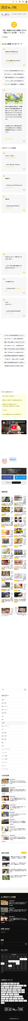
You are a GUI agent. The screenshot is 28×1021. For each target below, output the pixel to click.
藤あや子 (5, 983)
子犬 (14, 985)
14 (17, 963)
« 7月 (2, 972)
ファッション (4, 752)
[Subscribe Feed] (19, 1)
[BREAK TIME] (9, 8)
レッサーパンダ (20, 985)
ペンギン (9, 990)
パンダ (23, 990)
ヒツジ (19, 990)
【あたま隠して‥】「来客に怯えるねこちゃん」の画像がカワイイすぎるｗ (18, 863)
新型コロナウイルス (5, 985)
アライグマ (11, 1000)
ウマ (22, 998)
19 (10, 965)
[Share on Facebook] (13, 1)
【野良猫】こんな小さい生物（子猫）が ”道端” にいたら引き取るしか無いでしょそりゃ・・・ (18, 791)
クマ (7, 998)
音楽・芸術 (4, 703)
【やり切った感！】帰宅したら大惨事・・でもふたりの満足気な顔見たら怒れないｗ (7, 578)
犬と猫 (12, 983)
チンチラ (11, 994)
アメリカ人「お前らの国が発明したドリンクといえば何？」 (15, 70)
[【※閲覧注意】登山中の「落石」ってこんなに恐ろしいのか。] (5, 586)
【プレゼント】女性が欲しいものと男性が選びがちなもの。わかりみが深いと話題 (20, 599)
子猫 (11, 985)
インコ (6, 1000)
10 (2, 963)
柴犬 (18, 983)
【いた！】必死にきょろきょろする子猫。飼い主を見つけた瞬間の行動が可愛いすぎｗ (18, 838)
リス (25, 985)
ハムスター (15, 992)
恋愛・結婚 (4, 732)
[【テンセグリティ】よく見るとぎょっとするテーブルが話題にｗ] (5, 543)
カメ (19, 998)
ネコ (19, 992)
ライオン (7, 987)
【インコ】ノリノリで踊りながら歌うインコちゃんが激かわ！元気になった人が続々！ (18, 830)
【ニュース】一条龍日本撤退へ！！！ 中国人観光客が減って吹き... (15, 84)
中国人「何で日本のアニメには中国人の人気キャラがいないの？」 (15, 352)
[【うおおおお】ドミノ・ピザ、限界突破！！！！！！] (18, 543)
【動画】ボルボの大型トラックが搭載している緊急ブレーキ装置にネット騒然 (18, 857)
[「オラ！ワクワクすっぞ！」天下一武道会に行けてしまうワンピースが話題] (18, 532)
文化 (3, 729)
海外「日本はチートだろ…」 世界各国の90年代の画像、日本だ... (15, 345)
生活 (3, 716)
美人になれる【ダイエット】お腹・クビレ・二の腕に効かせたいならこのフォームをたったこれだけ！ (20, 523)
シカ (11, 996)
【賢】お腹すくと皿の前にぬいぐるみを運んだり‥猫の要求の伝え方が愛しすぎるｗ (18, 871)
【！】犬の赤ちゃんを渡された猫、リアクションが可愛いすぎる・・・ (18, 807)
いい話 (2, 1003)
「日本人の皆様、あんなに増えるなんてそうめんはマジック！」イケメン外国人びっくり (20, 566)
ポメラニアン (4, 990)
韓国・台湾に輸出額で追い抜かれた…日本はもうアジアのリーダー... (15, 362)
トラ (7, 994)
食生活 (3, 699)
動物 (2, 601)
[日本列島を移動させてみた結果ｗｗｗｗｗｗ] (18, 578)
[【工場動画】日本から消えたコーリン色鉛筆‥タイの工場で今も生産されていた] (5, 521)
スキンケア (16, 994)
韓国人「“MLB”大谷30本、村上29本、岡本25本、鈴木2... (15, 349)
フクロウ (14, 990)
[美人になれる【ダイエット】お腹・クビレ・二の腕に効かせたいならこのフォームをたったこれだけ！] (18, 521)
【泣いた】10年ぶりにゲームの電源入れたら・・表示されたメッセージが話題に (18, 822)
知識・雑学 (4, 713)
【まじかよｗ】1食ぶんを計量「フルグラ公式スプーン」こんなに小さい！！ (7, 567)
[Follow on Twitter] (16, 1)
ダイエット (4, 765)
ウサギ (2, 1000)
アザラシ (20, 1000)
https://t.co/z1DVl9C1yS (10, 158)
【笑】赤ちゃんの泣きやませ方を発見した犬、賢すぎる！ (7, 613)
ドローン (3, 994)
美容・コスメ (4, 709)
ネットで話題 (4, 755)
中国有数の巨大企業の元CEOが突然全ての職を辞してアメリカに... (15, 366)
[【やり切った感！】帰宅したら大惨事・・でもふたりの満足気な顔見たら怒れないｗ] (5, 575)
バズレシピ (3, 992)
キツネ (10, 998)
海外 (3, 719)
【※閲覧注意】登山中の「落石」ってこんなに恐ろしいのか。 (7, 588)
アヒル (16, 1000)
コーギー (3, 998)
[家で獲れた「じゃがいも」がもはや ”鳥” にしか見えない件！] (18, 511)
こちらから (3, 932)
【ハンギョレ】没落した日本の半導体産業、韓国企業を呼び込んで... (15, 81)
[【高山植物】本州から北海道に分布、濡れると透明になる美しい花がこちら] (5, 501)
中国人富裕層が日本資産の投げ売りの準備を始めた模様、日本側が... (15, 355)
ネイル (23, 992)
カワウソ (15, 998)
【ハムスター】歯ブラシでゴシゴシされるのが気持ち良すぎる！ (18, 814)
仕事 (3, 746)
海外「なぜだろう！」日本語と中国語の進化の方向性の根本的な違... (15, 74)
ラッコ (2, 987)
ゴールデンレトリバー (18, 996)
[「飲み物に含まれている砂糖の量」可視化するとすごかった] (18, 554)
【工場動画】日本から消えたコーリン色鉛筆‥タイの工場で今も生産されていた (7, 524)
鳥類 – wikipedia (9, 138)
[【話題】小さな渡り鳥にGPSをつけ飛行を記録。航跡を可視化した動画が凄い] (5, 597)
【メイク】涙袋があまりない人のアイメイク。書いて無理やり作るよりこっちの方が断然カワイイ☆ (18, 799)
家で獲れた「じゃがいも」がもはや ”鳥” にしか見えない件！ (20, 513)
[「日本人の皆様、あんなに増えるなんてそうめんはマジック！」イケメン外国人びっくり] (18, 564)
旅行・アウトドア (5, 726)
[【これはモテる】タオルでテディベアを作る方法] (5, 534)
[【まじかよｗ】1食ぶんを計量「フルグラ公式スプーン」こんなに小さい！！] (5, 564)
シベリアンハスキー (5, 996)
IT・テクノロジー (5, 769)
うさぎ (25, 1000)
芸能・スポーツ (5, 706)
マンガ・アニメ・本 (6, 749)
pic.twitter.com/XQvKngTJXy (12, 53)
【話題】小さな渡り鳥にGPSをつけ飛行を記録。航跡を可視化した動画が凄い (7, 599)
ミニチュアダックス (17, 987)
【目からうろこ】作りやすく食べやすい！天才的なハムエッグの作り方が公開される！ (18, 782)
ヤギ (11, 987)
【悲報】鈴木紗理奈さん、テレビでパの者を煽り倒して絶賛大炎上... (15, 77)
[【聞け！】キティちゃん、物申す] (18, 588)
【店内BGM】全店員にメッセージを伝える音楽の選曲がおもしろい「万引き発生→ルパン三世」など (20, 502)
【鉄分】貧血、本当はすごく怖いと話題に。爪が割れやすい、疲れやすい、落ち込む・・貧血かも (7, 555)
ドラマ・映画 (4, 759)
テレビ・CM (4, 762)
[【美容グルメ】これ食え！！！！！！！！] (5, 511)
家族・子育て (4, 736)
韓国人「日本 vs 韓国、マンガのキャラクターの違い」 (15, 342)
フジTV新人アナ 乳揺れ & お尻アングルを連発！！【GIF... (15, 359)
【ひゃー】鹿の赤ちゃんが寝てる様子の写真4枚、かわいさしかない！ (18, 876)
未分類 (3, 505)
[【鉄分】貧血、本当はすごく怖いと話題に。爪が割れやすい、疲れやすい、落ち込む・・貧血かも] (5, 553)
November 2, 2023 (9, 62)
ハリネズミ (9, 992)
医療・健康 (4, 739)
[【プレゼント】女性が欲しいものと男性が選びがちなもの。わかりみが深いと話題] (18, 596)
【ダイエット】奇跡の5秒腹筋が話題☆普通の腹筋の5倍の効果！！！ (20, 612)
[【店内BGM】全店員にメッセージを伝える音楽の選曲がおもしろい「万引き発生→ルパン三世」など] (18, 500)
